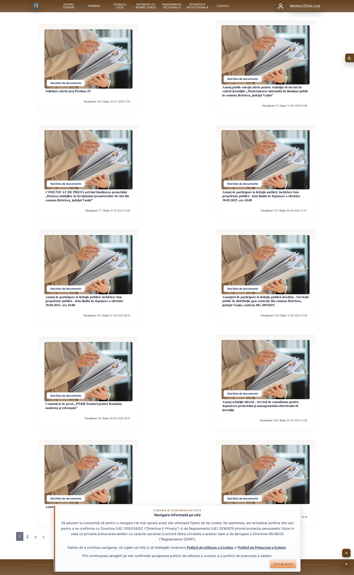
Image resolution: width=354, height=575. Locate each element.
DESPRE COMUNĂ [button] (68, 6)
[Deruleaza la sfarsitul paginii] (346, 564)
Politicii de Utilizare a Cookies (210, 547)
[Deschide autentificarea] (281, 6)
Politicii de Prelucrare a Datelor (262, 547)
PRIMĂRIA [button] (94, 6)
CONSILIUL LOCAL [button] (120, 6)
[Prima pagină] (35, 6)
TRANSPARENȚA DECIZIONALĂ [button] (171, 6)
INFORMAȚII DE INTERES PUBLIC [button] (145, 6)
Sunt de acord (283, 564)
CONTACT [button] (223, 6)
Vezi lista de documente (65, 83)
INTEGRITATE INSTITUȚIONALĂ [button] (197, 6)
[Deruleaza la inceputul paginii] (346, 553)
